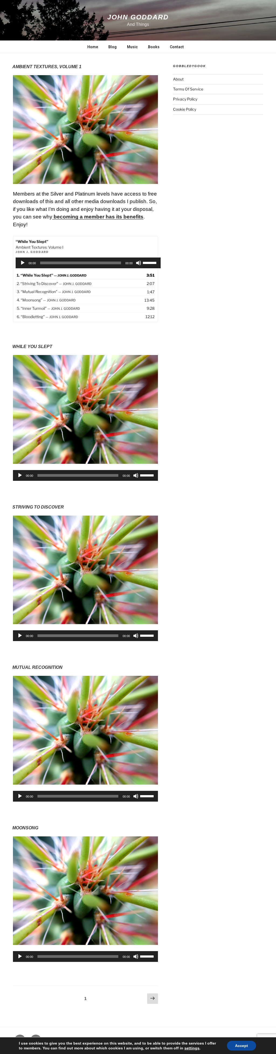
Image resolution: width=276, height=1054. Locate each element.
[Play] (22, 263)
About (178, 79)
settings (191, 1048)
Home (92, 47)
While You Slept (32, 346)
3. (54, 291)
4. (46, 300)
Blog (112, 47)
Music (132, 47)
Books (154, 47)
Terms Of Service (188, 89)
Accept (241, 1045)
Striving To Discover (38, 507)
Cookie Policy (184, 109)
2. (54, 283)
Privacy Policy (185, 99)
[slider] (150, 262)
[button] (85, 129)
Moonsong (25, 828)
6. (47, 316)
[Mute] (138, 263)
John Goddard (138, 17)
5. (48, 308)
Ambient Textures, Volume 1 (46, 66)
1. (52, 275)
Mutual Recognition (37, 667)
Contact (177, 47)
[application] (88, 263)
